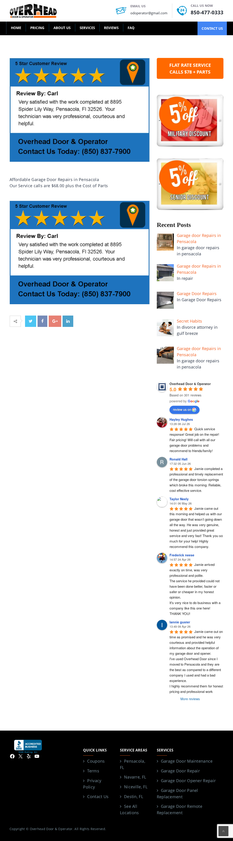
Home (16, 27)
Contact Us (98, 796)
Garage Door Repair (180, 771)
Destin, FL (133, 796)
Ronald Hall (178, 459)
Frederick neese (182, 555)
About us (62, 27)
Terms (93, 771)
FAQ (131, 27)
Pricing (37, 27)
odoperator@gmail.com (148, 13)
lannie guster (180, 622)
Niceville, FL (135, 786)
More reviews (190, 699)
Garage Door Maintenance (187, 761)
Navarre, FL (135, 777)
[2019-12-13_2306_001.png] (80, 252)
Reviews (111, 27)
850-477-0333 (207, 12)
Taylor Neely (179, 499)
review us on (182, 409)
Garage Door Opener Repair (188, 780)
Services (87, 27)
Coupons (96, 761)
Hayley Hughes (181, 419)
